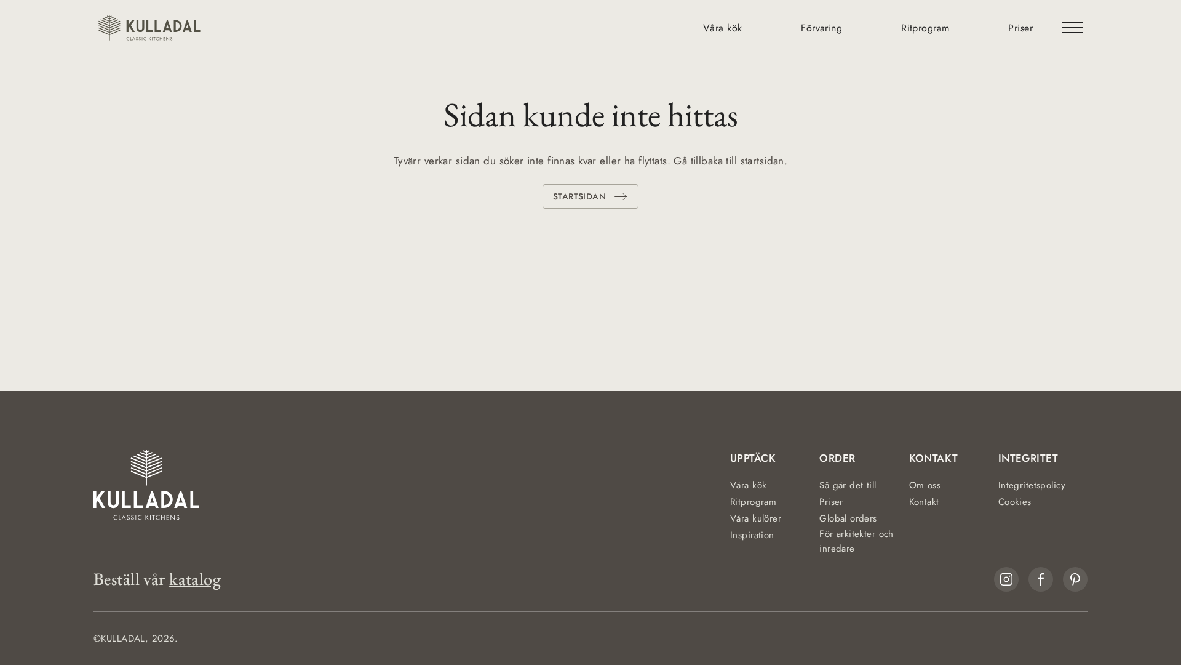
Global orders (848, 518)
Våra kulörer (755, 518)
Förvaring (821, 28)
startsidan (579, 196)
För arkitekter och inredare (856, 541)
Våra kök (722, 28)
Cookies (1015, 502)
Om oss (925, 485)
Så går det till (847, 485)
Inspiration (752, 535)
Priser (1020, 28)
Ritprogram (925, 28)
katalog (195, 579)
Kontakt (924, 502)
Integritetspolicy (1031, 485)
